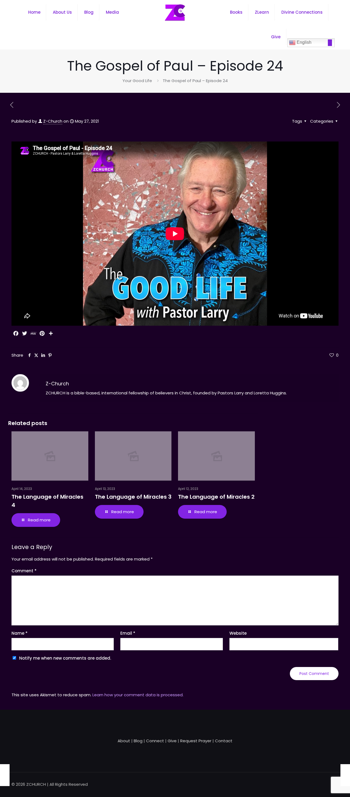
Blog (138, 741)
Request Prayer (195, 741)
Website (238, 633)
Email (127, 633)
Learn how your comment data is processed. (137, 695)
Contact (223, 741)
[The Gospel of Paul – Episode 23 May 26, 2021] (5, 775)
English (303, 42)
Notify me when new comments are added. (65, 658)
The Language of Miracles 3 (133, 497)
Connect (155, 741)
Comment (24, 571)
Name (19, 633)
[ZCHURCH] (175, 12)
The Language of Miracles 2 (216, 497)
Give (172, 741)
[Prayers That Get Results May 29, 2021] (345, 775)
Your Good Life (137, 80)
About (124, 741)
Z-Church (52, 121)
